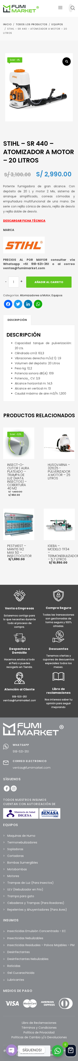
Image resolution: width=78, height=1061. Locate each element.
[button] (66, 61)
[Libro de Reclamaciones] (58, 681)
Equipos (57, 295)
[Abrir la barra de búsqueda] (73, 8)
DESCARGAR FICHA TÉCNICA (24, 221)
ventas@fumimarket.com (32, 768)
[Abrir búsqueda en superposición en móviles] (71, 8)
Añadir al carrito (49, 282)
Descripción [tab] (17, 320)
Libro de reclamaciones (58, 691)
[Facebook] (7, 788)
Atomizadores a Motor (35, 295)
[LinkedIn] (14, 788)
